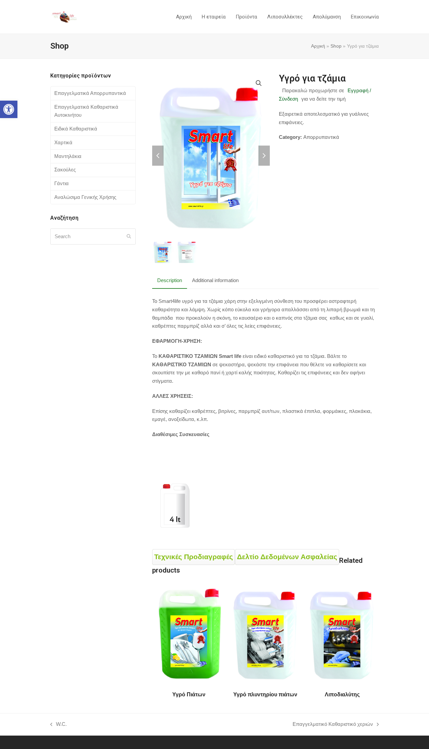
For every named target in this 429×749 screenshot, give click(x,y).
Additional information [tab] (215, 280)
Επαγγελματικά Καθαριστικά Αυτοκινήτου (86, 111)
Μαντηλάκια (67, 156)
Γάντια (61, 183)
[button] (8, 109)
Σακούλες (65, 169)
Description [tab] (169, 280)
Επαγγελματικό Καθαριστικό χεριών (333, 725)
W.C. (58, 725)
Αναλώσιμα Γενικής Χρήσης (85, 197)
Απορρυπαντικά (321, 137)
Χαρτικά (63, 142)
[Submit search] (129, 236)
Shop (336, 46)
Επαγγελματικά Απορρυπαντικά (90, 93)
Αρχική (318, 46)
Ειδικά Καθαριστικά (75, 128)
